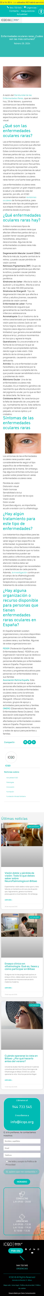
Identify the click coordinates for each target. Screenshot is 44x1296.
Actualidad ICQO (12, 778)
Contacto (14, 10)
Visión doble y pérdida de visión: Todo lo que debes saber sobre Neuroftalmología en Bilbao (21, 877)
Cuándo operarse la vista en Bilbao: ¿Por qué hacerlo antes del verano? (21, 1058)
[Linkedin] (34, 1249)
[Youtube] (32, 1252)
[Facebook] (26, 1249)
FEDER (6, 648)
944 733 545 (22, 1107)
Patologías (10, 782)
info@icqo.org (22, 1122)
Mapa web (7, 1285)
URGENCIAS (22, 1268)
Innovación (10, 787)
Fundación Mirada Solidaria (16, 796)
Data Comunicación (28, 1293)
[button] (25, 742)
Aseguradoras (28, 10)
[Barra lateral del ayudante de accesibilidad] (41, 11)
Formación (10, 792)
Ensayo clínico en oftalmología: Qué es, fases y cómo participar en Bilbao (22, 966)
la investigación (19, 572)
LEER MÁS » (8, 900)
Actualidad (22, 14)
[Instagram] (38, 1249)
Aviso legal (15, 1285)
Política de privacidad (27, 1285)
